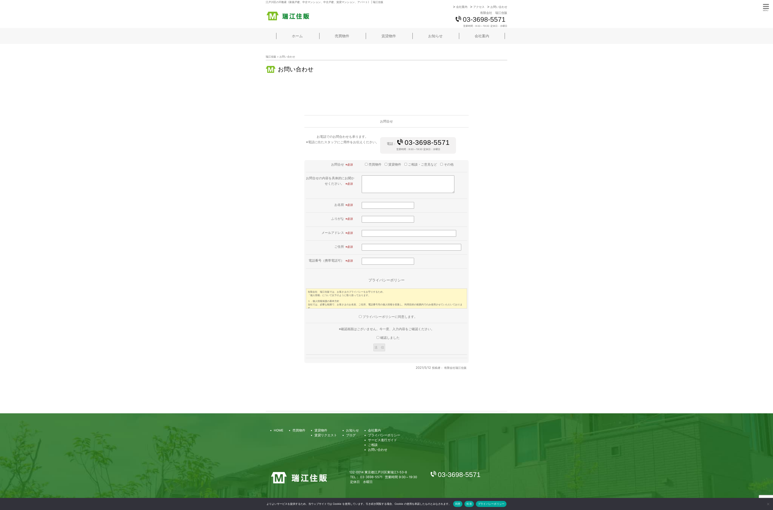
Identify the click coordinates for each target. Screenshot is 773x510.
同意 (458, 503)
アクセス (479, 6)
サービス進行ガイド (382, 440)
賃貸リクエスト (325, 435)
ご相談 (373, 445)
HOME (278, 430)
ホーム (297, 36)
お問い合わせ (498, 6)
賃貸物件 (388, 36)
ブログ (351, 435)
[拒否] (768, 504)
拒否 (469, 503)
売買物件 (342, 36)
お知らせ (435, 36)
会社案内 (461, 6)
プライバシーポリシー (384, 435)
